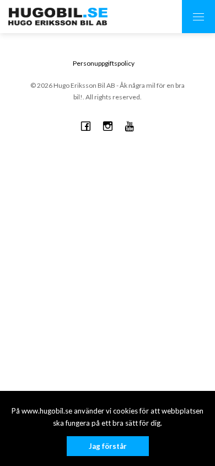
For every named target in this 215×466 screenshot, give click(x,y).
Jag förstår (108, 446)
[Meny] (198, 16)
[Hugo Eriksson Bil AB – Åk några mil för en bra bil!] (58, 16)
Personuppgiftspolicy (104, 63)
